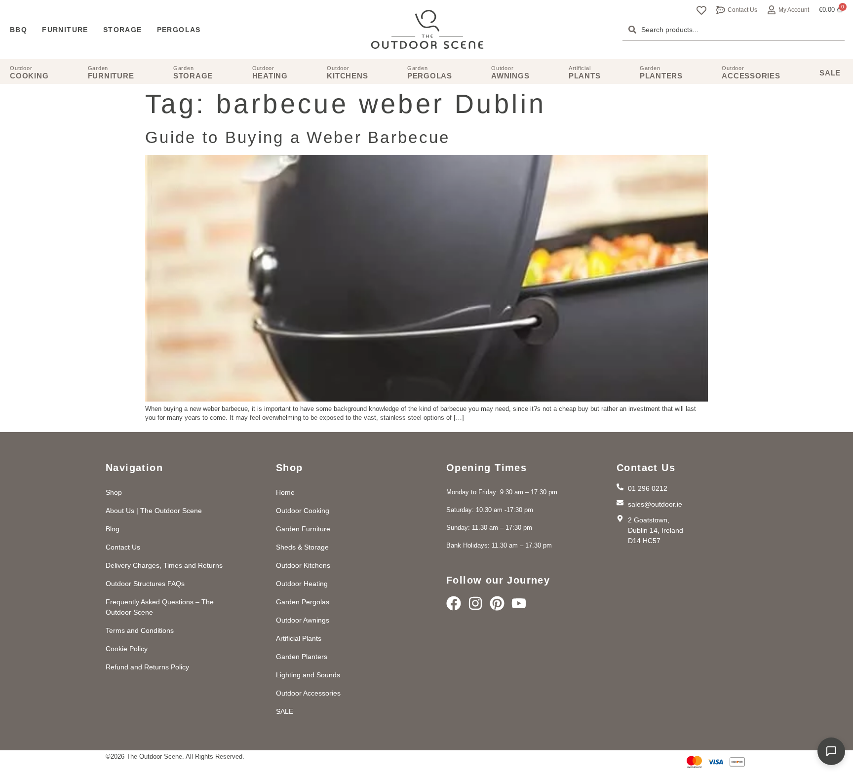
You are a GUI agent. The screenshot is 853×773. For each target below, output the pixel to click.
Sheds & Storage (302, 547)
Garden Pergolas (302, 602)
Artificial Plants (298, 638)
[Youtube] (518, 603)
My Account (793, 9)
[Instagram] (475, 603)
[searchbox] (733, 29)
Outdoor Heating (302, 584)
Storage (122, 30)
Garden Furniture (303, 529)
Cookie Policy (127, 649)
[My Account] (771, 9)
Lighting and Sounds (308, 675)
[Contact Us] (720, 9)
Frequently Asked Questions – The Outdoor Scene (160, 607)
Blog (112, 529)
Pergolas (179, 30)
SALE (284, 711)
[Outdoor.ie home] (427, 29)
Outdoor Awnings (302, 620)
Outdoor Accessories (308, 693)
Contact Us (742, 9)
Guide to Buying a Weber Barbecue (297, 137)
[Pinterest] (497, 603)
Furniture (65, 30)
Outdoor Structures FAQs (145, 584)
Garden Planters (301, 657)
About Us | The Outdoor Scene (154, 511)
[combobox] (733, 29)
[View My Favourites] (701, 10)
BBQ (18, 30)
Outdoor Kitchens (303, 565)
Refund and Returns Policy (147, 667)
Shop (114, 492)
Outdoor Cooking (302, 511)
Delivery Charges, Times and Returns (164, 565)
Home (285, 492)
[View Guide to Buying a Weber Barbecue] (426, 399)
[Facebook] (453, 603)
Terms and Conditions (140, 630)
